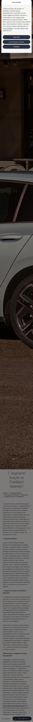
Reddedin (16, 47)
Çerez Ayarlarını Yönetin (16, 42)
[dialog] (16, 361)
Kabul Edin (16, 37)
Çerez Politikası (8, 28)
